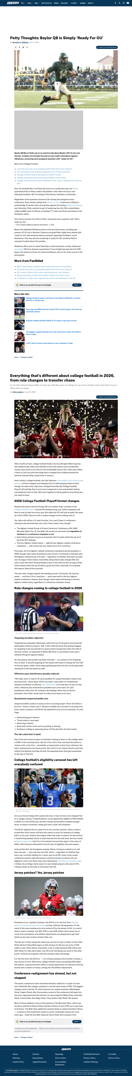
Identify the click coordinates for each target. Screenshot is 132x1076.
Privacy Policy (90, 1058)
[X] (119, 3)
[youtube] (128, 3)
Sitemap (16, 1058)
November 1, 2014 (47, 225)
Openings (59, 1054)
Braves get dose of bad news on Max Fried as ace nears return (43, 275)
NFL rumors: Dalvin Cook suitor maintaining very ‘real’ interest (43, 272)
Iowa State (19, 249)
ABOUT (90, 3)
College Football (27, 357)
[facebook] (115, 3)
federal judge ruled (24, 841)
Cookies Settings (91, 1062)
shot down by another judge (69, 861)
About (15, 1054)
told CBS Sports (49, 685)
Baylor (75, 188)
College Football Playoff (25, 509)
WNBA (56, 3)
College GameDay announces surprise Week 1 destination (41, 178)
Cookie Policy (18, 1062)
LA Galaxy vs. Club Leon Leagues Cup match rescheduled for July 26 (46, 278)
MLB (29, 3)
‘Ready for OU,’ (53, 202)
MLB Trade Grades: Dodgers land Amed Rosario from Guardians (44, 266)
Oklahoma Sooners (74, 205)
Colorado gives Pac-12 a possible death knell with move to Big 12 (44, 169)
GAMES (83, 3)
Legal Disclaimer (39, 1062)
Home (16, 357)
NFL (22, 3)
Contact (35, 1054)
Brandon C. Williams (20, 42)
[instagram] (123, 3)
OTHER (73, 3)
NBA (36, 3)
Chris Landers (18, 392)
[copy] (27, 47)
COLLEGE (64, 3)
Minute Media (14, 1070)
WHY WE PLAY (47, 3)
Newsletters (37, 1058)
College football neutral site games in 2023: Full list (39, 175)
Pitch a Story (60, 1058)
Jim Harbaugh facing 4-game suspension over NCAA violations (43, 172)
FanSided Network (92, 1054)
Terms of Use (113, 1058)
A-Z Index (112, 1054)
